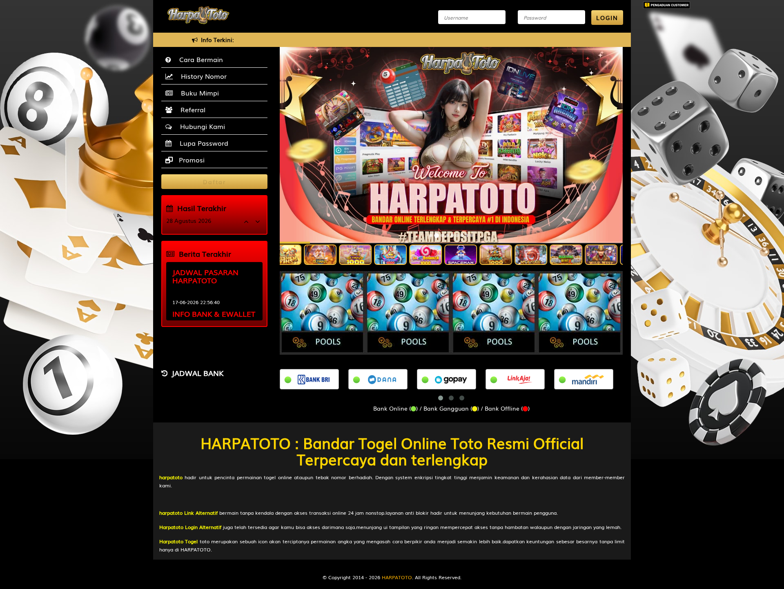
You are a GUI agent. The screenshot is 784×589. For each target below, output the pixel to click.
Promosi (191, 159)
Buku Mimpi (198, 93)
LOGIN (607, 17)
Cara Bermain (199, 59)
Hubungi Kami (200, 126)
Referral (190, 109)
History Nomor (202, 76)
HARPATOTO (397, 577)
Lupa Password (202, 143)
